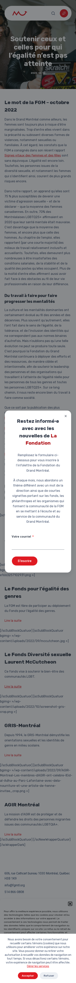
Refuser (49, 975)
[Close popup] (65, 416)
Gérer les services (38, 966)
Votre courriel (22, 536)
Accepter (28, 975)
